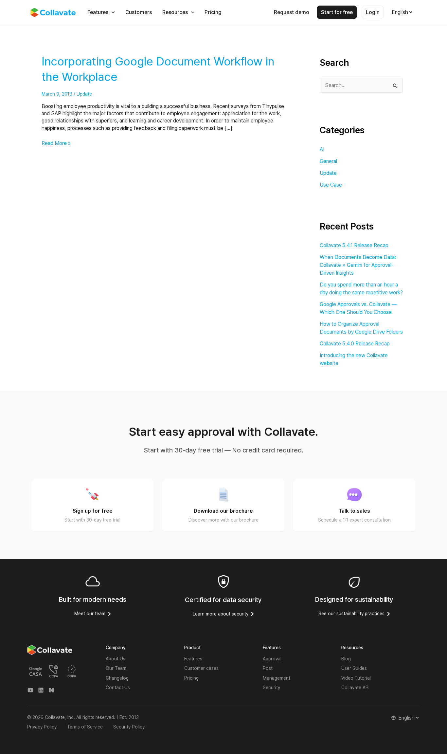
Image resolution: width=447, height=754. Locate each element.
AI (322, 149)
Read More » (56, 143)
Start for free (337, 12)
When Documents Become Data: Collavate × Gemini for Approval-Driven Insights (358, 265)
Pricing (213, 12)
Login (373, 12)
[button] (111, 12)
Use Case (331, 185)
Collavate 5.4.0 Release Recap (355, 343)
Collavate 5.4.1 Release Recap (354, 245)
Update (84, 94)
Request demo (291, 12)
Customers (138, 12)
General (328, 161)
